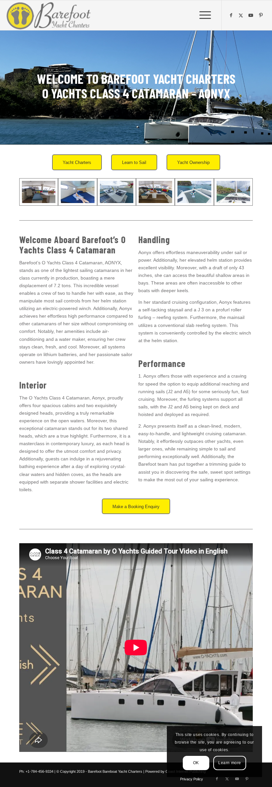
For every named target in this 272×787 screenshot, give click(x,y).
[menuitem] (205, 15)
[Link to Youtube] (252, 15)
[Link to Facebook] (232, 15)
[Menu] (205, 15)
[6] (116, 192)
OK (196, 763)
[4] (77, 192)
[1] (38, 192)
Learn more (229, 763)
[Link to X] (242, 15)
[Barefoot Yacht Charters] (50, 15)
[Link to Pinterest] (262, 15)
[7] (155, 192)
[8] (194, 192)
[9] (233, 192)
